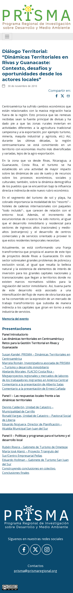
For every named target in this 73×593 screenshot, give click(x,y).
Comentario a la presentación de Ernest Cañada (33, 389)
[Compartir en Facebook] (56, 96)
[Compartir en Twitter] (62, 96)
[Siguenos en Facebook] (24, 549)
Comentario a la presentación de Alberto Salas (33, 384)
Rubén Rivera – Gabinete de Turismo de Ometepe (35, 447)
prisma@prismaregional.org (35, 571)
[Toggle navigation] (7, 36)
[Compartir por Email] (68, 96)
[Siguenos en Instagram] (47, 549)
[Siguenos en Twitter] (35, 549)
